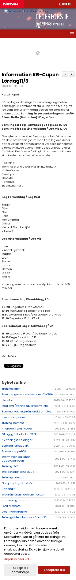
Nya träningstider (13, 417)
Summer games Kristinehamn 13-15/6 (27, 394)
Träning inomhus (13, 423)
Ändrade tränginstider (17, 429)
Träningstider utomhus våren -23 (24, 517)
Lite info (7, 400)
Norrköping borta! (14, 500)
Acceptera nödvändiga (20, 570)
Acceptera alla (54, 570)
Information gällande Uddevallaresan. (16, 459)
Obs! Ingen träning (14, 512)
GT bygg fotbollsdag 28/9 (19, 434)
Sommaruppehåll (14, 451)
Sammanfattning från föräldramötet (26, 411)
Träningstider (11, 389)
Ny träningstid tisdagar (17, 440)
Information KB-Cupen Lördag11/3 (30, 77)
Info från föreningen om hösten (23, 495)
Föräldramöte (11, 506)
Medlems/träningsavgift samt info (25, 406)
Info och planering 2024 (18, 472)
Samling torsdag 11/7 (16, 446)
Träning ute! (10, 466)
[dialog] (38, 550)
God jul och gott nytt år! (17, 483)
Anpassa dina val (16, 559)
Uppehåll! (8, 489)
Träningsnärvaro (13, 477)
